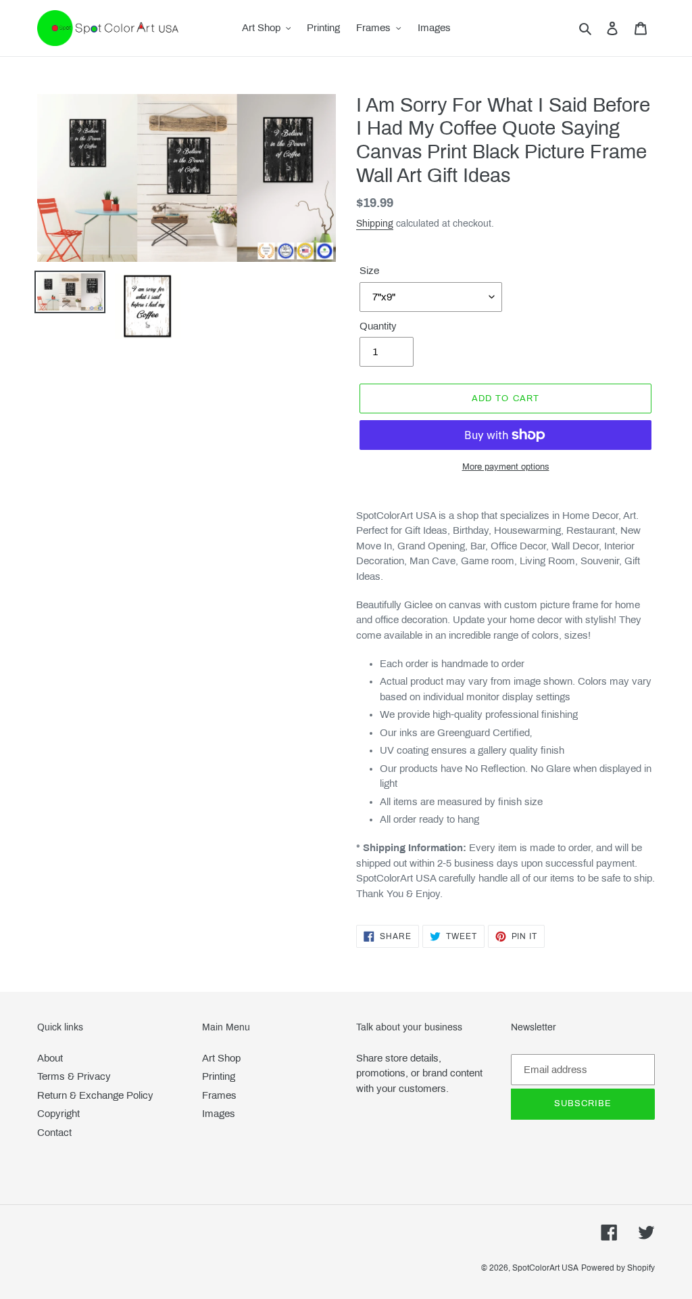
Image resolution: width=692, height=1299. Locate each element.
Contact (54, 1132)
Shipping (374, 224)
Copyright (58, 1113)
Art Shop (221, 1058)
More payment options (505, 467)
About (50, 1058)
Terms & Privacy (74, 1076)
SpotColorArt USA (545, 1268)
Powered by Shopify (618, 1268)
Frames (219, 1095)
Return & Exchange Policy (95, 1095)
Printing (218, 1076)
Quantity (378, 326)
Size (369, 270)
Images (218, 1113)
